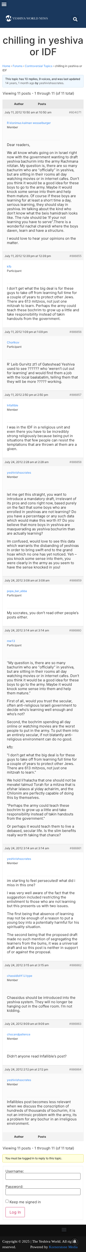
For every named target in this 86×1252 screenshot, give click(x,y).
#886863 (75, 1024)
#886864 (75, 1069)
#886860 (75, 630)
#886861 (75, 848)
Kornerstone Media (63, 1247)
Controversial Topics (38, 66)
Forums (17, 66)
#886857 (75, 395)
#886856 (75, 332)
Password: (14, 1186)
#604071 (75, 112)
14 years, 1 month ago (19, 83)
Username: (14, 1171)
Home (6, 66)
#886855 (75, 256)
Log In (15, 1212)
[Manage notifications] (75, 1241)
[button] (4, 4)
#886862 (75, 965)
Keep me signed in (25, 1202)
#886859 (75, 580)
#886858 (75, 462)
